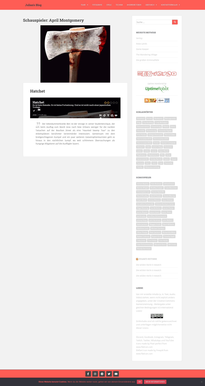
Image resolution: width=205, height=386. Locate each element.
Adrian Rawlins (143, 184)
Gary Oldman (167, 200)
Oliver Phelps (142, 232)
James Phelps (168, 208)
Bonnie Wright (142, 188)
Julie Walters (168, 220)
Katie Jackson (142, 224)
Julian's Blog (33, 5)
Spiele (109, 5)
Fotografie (97, 5)
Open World (163, 151)
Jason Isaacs (155, 212)
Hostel (156, 143)
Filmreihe (140, 130)
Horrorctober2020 (161, 139)
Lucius (154, 151)
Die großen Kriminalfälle (147, 60)
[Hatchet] (75, 54)
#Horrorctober (134, 5)
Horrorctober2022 (144, 143)
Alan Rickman (156, 184)
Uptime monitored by (157, 83)
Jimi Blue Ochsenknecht (157, 216)
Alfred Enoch (169, 184)
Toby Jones (141, 240)
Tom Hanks (163, 240)
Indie (148, 147)
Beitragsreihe (170, 118)
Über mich (149, 5)
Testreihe (168, 163)
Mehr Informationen (155, 382)
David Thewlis (155, 196)
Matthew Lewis (143, 228)
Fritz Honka (141, 134)
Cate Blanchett (171, 188)
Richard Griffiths (169, 232)
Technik (119, 5)
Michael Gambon (157, 228)
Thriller (140, 167)
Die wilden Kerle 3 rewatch (148, 275)
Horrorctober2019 (144, 139)
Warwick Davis (160, 244)
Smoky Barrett (156, 159)
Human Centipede (168, 143)
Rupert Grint (156, 236)
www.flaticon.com (144, 347)
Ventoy (139, 38)
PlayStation (141, 155)
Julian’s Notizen (147, 259)
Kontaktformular (169, 5)
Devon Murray (169, 196)
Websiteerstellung (152, 167)
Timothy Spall (169, 236)
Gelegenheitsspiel (155, 134)
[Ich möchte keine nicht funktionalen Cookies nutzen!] (201, 381)
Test (160, 163)
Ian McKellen (156, 208)
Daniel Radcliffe (158, 192)
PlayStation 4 (153, 155)
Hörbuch (140, 147)
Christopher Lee (143, 192)
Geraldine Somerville (145, 204)
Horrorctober (170, 134)
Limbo (146, 151)
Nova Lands (141, 43)
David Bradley (142, 196)
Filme (83, 5)
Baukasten (158, 118)
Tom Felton (152, 240)
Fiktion (165, 126)
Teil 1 (148, 163)
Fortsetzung (151, 130)
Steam (173, 159)
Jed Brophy (141, 216)
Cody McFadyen (161, 122)
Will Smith (172, 244)
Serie (168, 155)
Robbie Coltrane (143, 236)
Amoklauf (140, 118)
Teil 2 (154, 163)
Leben (139, 151)
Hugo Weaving (142, 208)
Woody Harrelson (144, 248)
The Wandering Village (146, 54)
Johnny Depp (142, 220)
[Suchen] (175, 22)
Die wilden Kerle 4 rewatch (148, 270)
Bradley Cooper (157, 188)
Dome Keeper (142, 49)
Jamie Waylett (142, 212)
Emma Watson (154, 200)
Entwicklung (156, 126)
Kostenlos (168, 147)
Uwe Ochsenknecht (144, 244)
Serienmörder (142, 159)
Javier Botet (166, 212)
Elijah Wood (141, 200)
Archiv (149, 118)
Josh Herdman (154, 220)
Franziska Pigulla (165, 130)
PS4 (162, 155)
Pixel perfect (156, 343)
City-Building (148, 122)
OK (139, 382)
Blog (139, 122)
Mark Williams (168, 224)
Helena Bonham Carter (165, 204)
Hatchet (37, 91)
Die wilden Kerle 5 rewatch (148, 264)
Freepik (159, 350)
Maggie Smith (155, 224)
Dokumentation (143, 126)
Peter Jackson (155, 232)
